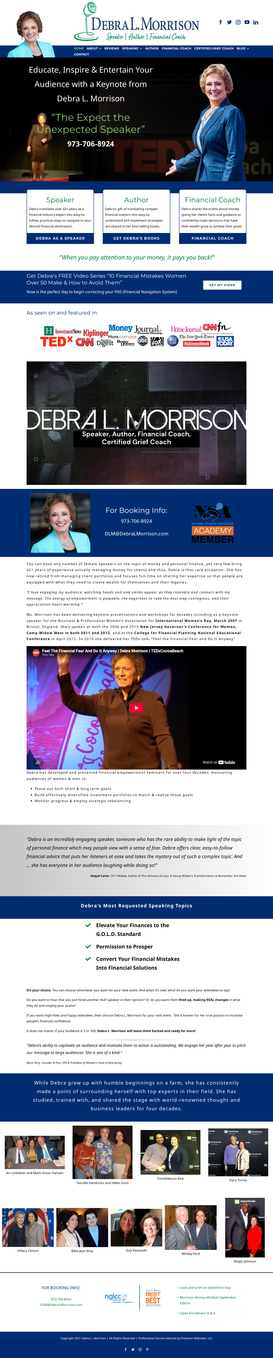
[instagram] (238, 22)
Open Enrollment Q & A (197, 1313)
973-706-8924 (90, 144)
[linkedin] (255, 22)
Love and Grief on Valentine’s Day (205, 1287)
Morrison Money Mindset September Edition (208, 1300)
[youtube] (247, 22)
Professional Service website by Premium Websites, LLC (175, 1338)
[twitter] (229, 22)
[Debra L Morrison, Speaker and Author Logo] (136, 3)
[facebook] (220, 22)
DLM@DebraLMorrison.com (61, 1305)
